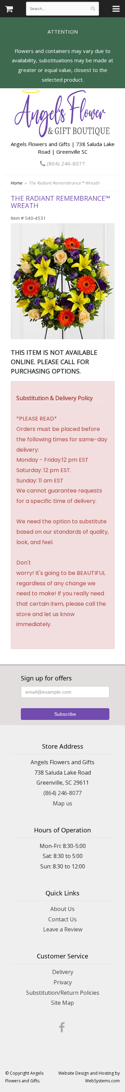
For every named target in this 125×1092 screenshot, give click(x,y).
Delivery (62, 972)
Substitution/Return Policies (62, 992)
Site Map (62, 1003)
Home (16, 183)
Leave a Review (62, 929)
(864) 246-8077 (65, 163)
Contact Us (62, 919)
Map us (62, 803)
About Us (62, 909)
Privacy (62, 982)
